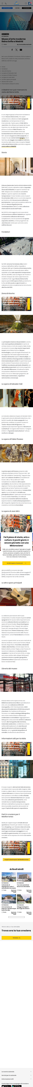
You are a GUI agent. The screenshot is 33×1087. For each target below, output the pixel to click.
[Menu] (3, 3)
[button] (26, 3)
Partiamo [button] (15, 938)
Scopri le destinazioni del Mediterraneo (17, 859)
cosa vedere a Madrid (9, 146)
